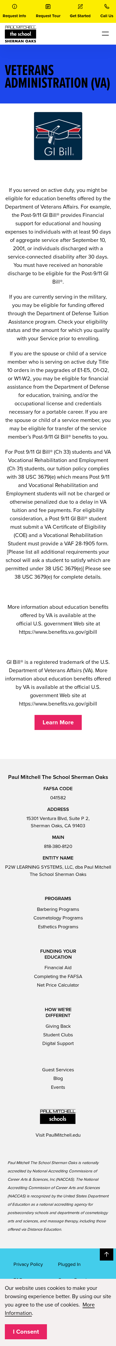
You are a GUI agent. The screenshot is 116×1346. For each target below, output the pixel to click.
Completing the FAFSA (58, 976)
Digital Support (58, 1043)
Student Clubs (58, 1035)
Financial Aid (58, 968)
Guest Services (58, 1070)
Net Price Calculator (58, 985)
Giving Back (58, 1026)
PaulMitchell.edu (63, 1135)
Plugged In (69, 1264)
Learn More (58, 722)
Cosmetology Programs (58, 918)
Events (58, 1087)
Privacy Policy (28, 1264)
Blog (58, 1078)
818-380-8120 (58, 846)
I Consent (26, 1331)
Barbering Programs (58, 909)
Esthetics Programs (58, 927)
